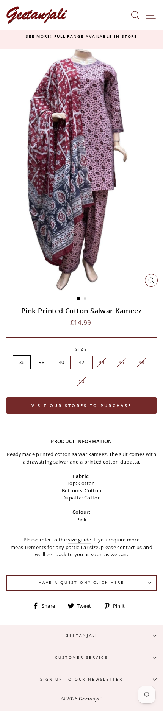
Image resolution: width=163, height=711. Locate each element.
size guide (79, 539)
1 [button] (79, 299)
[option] (81, 36)
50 (82, 381)
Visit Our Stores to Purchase (81, 405)
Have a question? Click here (81, 582)
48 (141, 362)
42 (82, 362)
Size (81, 349)
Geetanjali (82, 635)
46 (121, 362)
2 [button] (86, 299)
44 (101, 362)
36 (22, 362)
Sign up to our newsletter (81, 679)
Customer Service (81, 657)
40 (61, 362)
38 (41, 362)
